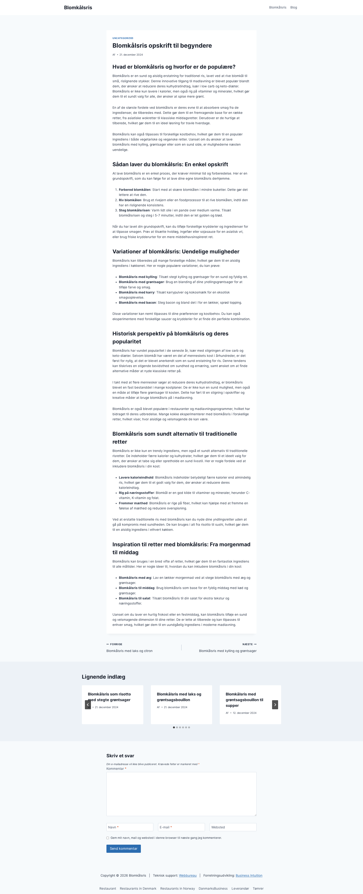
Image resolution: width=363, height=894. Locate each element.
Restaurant (107, 888)
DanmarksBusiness (213, 888)
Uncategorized (122, 38)
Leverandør (240, 888)
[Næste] (275, 704)
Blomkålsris (277, 7)
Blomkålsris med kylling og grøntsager (228, 648)
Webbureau (188, 875)
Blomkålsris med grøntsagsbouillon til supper (244, 700)
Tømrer (258, 888)
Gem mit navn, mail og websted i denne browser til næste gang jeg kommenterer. (166, 838)
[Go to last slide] (88, 704)
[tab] (174, 727)
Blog (293, 7)
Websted (218, 827)
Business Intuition (249, 875)
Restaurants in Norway (177, 888)
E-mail (166, 827)
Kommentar (116, 769)
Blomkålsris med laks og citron (129, 648)
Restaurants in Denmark (138, 888)
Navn (113, 827)
